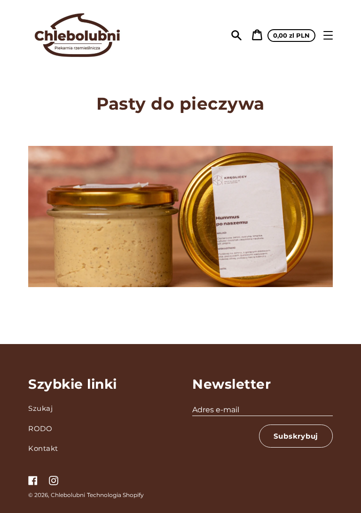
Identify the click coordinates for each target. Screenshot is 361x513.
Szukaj (40, 408)
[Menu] (328, 35)
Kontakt (43, 448)
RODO (40, 428)
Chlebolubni (68, 494)
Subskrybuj (296, 436)
